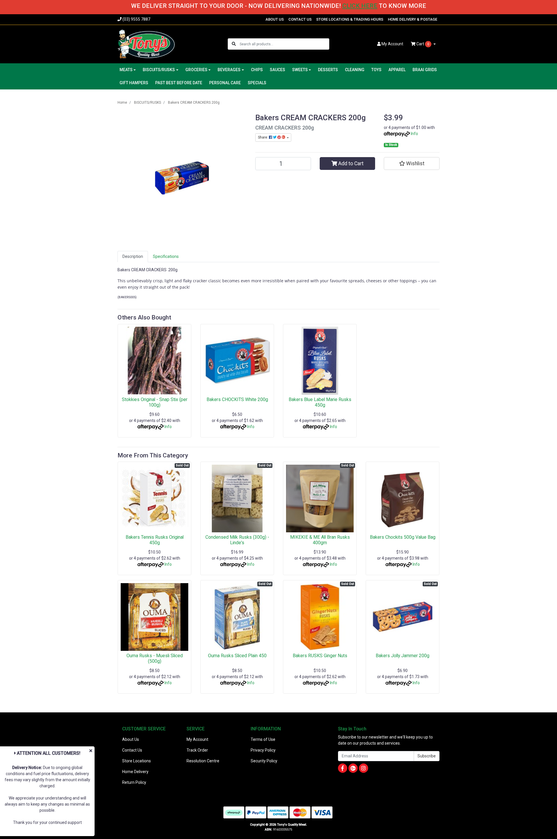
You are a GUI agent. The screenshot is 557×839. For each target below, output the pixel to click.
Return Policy (134, 782)
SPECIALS (257, 82)
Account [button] (392, 44)
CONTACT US (300, 19)
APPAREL (397, 69)
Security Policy (264, 761)
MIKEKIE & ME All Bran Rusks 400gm (320, 539)
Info (414, 133)
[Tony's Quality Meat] (146, 43)
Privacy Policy (263, 750)
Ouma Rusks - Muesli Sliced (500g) (154, 658)
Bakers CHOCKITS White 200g (237, 399)
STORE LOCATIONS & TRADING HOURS (349, 19)
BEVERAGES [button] (229, 69)
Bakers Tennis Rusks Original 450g (155, 539)
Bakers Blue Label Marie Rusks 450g (320, 402)
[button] (412, 163)
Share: (263, 137)
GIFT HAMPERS (134, 82)
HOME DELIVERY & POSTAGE (412, 19)
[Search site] (234, 44)
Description (132, 256)
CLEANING (354, 69)
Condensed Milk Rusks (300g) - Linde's (237, 539)
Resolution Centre (203, 761)
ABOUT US (274, 19)
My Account (197, 739)
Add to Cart (350, 163)
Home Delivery (135, 771)
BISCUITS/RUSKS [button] (159, 69)
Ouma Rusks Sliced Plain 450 (237, 655)
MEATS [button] (126, 69)
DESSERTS (328, 69)
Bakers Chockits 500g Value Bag (402, 537)
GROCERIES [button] (196, 69)
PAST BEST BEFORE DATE (178, 82)
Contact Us (132, 750)
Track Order (197, 750)
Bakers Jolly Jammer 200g (402, 655)
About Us (130, 739)
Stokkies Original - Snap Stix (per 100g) (154, 402)
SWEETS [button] (300, 69)
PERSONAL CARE (225, 82)
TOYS (376, 69)
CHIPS (257, 69)
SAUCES (277, 69)
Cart (422, 44)
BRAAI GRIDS (425, 69)
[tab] (132, 256)
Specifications (166, 256)
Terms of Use (263, 739)
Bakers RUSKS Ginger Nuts (320, 655)
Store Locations (136, 761)
